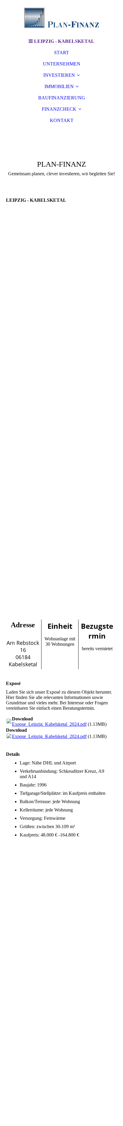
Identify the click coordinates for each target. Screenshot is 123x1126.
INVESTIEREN (59, 75)
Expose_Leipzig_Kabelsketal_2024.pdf (49, 724)
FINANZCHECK (59, 109)
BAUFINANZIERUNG (61, 97)
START (61, 52)
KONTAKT (61, 120)
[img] (61, 18)
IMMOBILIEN (59, 86)
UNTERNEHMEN (61, 63)
